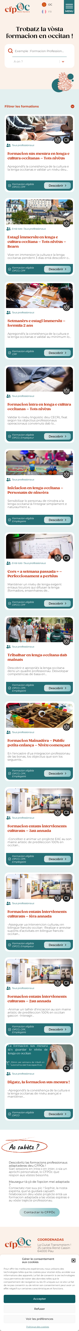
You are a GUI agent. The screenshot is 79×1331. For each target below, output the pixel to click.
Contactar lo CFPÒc (39, 1212)
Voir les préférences (39, 1319)
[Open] (69, 6)
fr (50, 11)
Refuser (39, 1309)
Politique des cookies (37, 1326)
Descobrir (56, 185)
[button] (73, 1260)
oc (50, 4)
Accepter (39, 1298)
